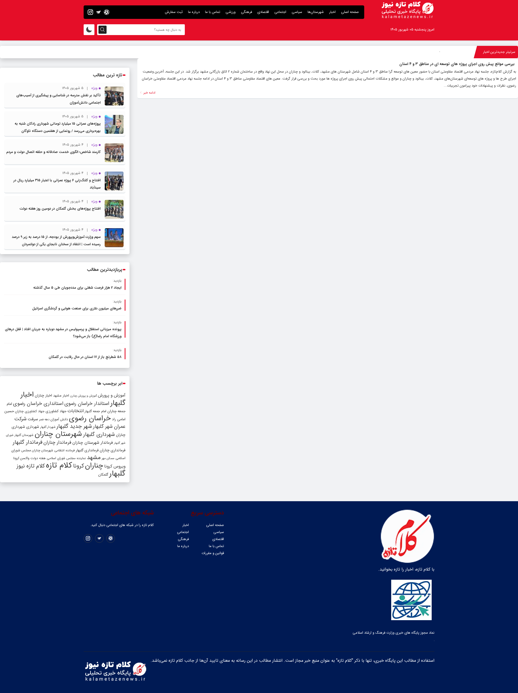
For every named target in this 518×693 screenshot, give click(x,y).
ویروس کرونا (114, 466)
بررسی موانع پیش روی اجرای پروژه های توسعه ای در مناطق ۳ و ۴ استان (456, 64)
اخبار (332, 12)
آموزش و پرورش (111, 395)
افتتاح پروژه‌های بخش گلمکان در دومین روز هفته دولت (60, 208)
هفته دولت (38, 458)
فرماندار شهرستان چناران (92, 442)
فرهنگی (246, 12)
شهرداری (32, 427)
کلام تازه (59, 465)
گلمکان (103, 474)
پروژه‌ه (435, 52)
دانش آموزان (59, 419)
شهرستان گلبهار (24, 435)
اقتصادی (263, 12)
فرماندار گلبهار (27, 442)
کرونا (78, 466)
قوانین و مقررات (213, 553)
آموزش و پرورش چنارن (83, 396)
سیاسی (297, 12)
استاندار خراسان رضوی (86, 404)
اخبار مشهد (61, 395)
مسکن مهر (108, 458)
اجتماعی (280, 12)
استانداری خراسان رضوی (38, 404)
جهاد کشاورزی (56, 411)
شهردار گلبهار (47, 427)
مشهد (94, 457)
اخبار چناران (43, 395)
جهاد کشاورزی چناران (30, 411)
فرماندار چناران (57, 442)
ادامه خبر (148, 92)
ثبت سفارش (174, 12)
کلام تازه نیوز (30, 466)
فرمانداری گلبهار (87, 450)
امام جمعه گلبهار (95, 411)
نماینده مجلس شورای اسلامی (66, 458)
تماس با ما (212, 12)
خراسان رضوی (90, 418)
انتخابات (75, 411)
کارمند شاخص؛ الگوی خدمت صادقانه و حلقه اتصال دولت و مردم (53, 152)
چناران (94, 465)
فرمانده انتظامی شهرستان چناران (53, 450)
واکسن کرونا (21, 458)
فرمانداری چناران (112, 450)
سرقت (33, 419)
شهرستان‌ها (316, 12)
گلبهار (117, 474)
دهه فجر (44, 419)
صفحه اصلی (350, 12)
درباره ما (194, 12)
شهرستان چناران (58, 434)
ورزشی (231, 12)
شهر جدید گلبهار (74, 426)
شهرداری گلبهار (99, 434)
